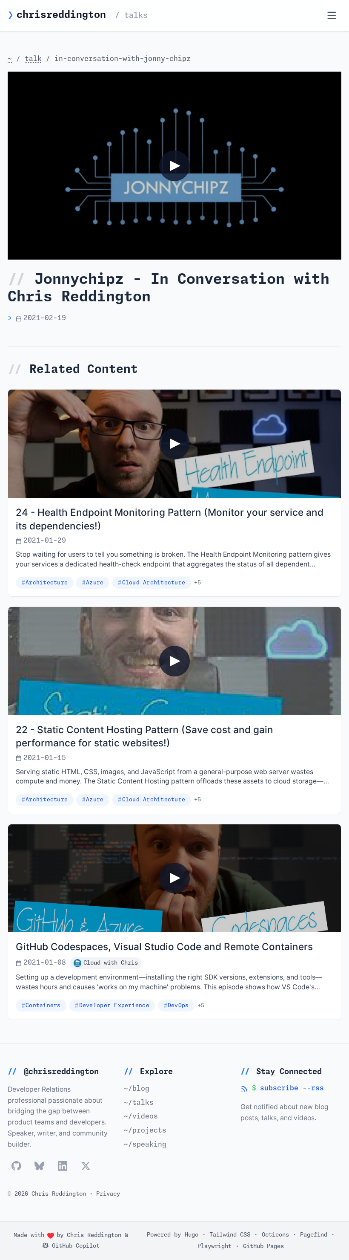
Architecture (47, 583)
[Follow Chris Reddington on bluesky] (39, 1166)
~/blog (136, 1089)
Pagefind (313, 1234)
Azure (94, 583)
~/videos (141, 1116)
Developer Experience (114, 1006)
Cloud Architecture (154, 583)
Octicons (275, 1234)
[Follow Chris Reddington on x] (85, 1166)
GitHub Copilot (74, 1246)
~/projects (145, 1130)
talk (33, 59)
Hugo (191, 1234)
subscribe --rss (282, 1089)
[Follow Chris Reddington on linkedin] (63, 1166)
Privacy (108, 1194)
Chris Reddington (94, 1235)
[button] (174, 166)
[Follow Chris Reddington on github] (16, 1166)
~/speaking (145, 1145)
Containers (43, 1006)
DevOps (178, 1006)
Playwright (214, 1246)
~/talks (139, 1103)
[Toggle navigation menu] (331, 15)
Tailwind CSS (229, 1234)
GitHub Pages (263, 1246)
